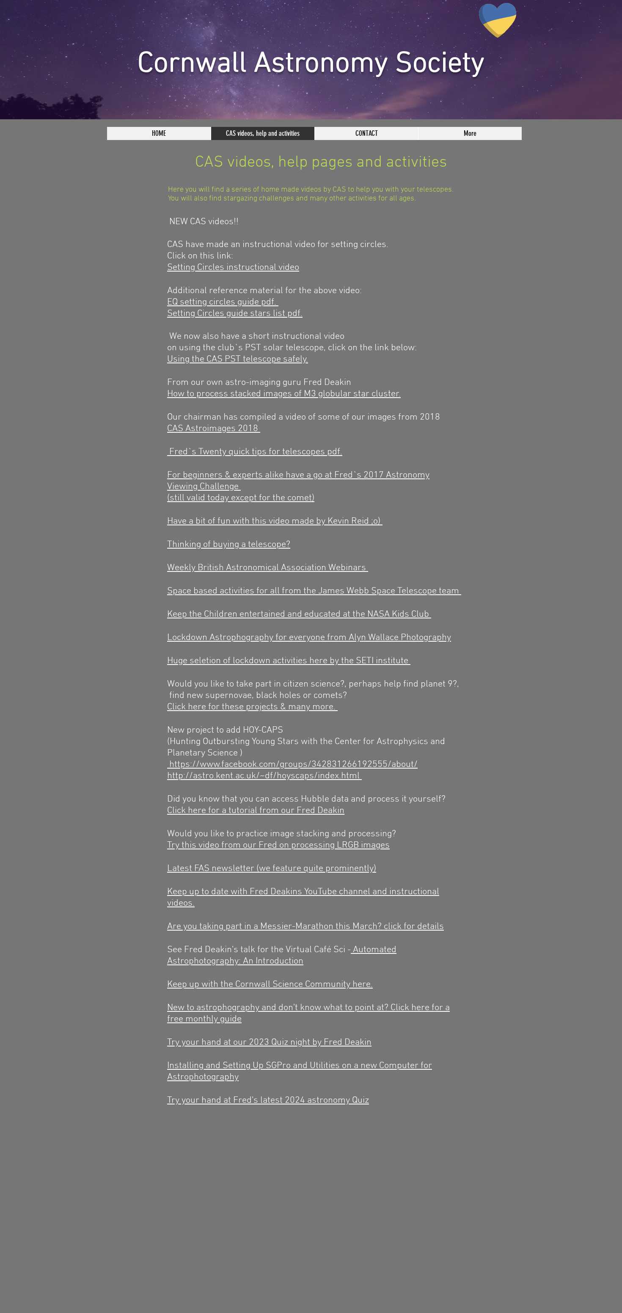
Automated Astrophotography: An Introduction (281, 955)
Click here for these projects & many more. (252, 707)
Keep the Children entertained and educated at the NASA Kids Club (299, 614)
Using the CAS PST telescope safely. (237, 359)
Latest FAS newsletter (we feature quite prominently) (271, 868)
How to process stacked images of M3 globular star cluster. (284, 394)
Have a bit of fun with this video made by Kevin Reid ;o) (275, 521)
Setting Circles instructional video (233, 267)
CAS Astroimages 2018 (213, 428)
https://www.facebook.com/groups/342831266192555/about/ (292, 764)
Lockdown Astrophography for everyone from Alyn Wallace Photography (309, 637)
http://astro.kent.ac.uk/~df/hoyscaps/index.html (264, 776)
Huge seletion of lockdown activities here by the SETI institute (288, 661)
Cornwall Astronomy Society (311, 64)
